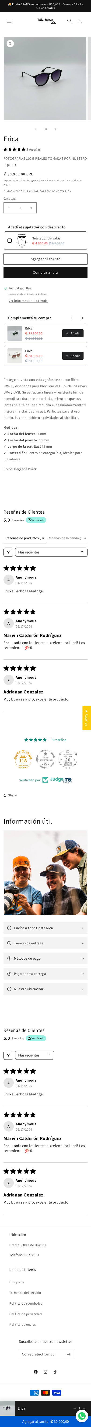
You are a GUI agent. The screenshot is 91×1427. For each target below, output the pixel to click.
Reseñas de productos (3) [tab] (24, 538)
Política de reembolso (26, 1303)
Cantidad (10, 199)
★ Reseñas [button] (86, 717)
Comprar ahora (45, 272)
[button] (9, 21)
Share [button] (12, 795)
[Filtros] (8, 552)
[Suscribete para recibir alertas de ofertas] (69, 1354)
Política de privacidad (25, 1314)
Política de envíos (22, 1324)
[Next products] (82, 318)
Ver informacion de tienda (28, 301)
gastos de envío (40, 180)
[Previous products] (72, 318)
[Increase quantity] (84, 1408)
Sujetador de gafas (46, 238)
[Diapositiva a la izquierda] (35, 129)
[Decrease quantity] (74, 1408)
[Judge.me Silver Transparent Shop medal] (45, 759)
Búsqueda (16, 1282)
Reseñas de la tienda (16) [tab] (67, 538)
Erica (28, 328)
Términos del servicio (25, 1293)
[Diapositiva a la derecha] (56, 129)
